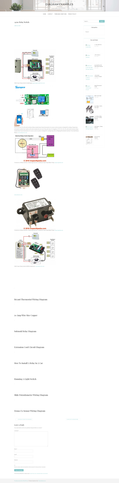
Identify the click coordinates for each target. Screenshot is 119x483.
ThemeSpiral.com (42, 480)
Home (44, 14)
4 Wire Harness (97, 54)
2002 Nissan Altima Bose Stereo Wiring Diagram (98, 117)
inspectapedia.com (59, 162)
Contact (50, 14)
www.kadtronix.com (39, 266)
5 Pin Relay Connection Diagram (25, 419)
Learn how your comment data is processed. (39, 473)
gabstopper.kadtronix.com (39, 83)
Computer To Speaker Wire (72, 419)
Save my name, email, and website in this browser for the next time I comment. (30, 467)
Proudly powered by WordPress (21, 480)
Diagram (87, 31)
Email (15, 454)
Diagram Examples (59, 4)
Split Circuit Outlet (97, 95)
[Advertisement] (48, 37)
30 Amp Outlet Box (98, 44)
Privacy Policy (72, 14)
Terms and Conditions (60, 14)
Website (16, 459)
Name (15, 448)
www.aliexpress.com (22, 132)
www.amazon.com (18, 194)
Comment (16, 430)
